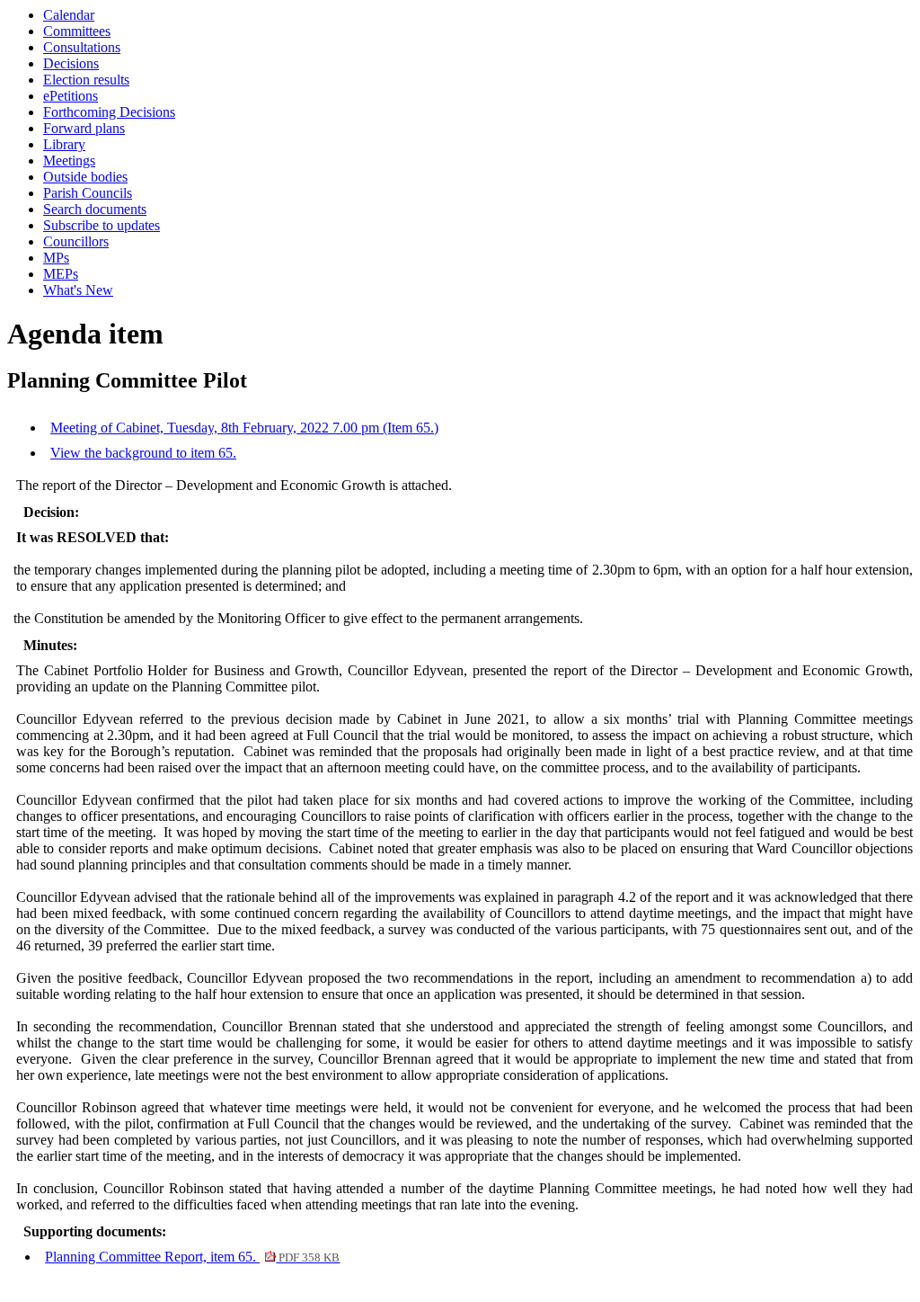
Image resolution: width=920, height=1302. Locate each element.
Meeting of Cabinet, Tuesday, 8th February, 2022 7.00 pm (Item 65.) (244, 427)
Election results (86, 79)
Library (64, 144)
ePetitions (70, 95)
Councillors (76, 241)
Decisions (71, 63)
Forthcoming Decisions (109, 112)
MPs (56, 257)
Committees (77, 31)
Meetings (69, 160)
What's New (78, 290)
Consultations (81, 47)
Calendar (68, 14)
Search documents (94, 209)
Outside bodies (85, 176)
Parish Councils (87, 193)
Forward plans (84, 128)
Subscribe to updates (101, 225)
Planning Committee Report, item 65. (192, 1256)
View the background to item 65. (143, 452)
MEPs (60, 273)
